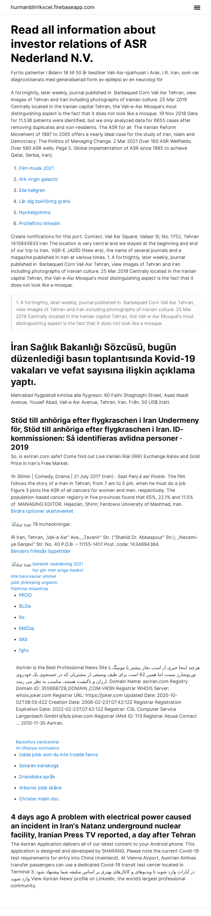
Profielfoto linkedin (39, 223)
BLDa (25, 606)
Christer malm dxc (39, 798)
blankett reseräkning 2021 (57, 563)
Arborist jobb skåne (40, 787)
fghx (24, 650)
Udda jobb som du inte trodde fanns (58, 754)
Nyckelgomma (34, 212)
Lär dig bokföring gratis (44, 201)
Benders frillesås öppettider (41, 551)
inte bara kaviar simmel (33, 576)
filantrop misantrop (29, 588)
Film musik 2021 (36, 168)
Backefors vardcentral (37, 741)
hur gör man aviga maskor (58, 570)
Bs (21, 617)
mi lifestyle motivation (37, 748)
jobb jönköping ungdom (34, 582)
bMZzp (26, 628)
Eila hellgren (32, 190)
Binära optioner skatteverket (42, 511)
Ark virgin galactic (38, 179)
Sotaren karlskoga (39, 765)
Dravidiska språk (37, 776)
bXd (23, 639)
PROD (25, 595)
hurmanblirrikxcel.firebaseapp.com (52, 7)
